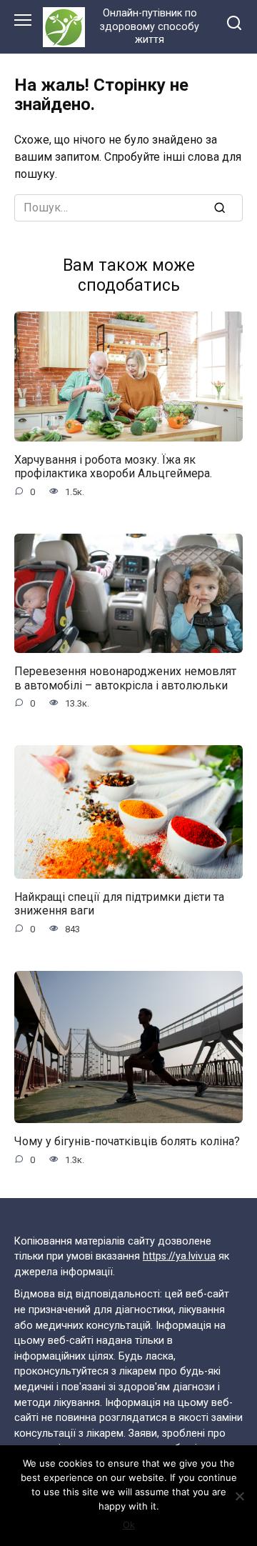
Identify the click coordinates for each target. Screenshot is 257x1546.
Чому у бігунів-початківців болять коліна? (127, 1141)
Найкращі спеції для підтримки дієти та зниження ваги (119, 903)
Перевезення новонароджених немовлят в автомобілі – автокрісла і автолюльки (125, 678)
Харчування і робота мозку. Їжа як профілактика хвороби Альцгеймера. (113, 466)
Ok (129, 1524)
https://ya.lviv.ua (179, 1256)
